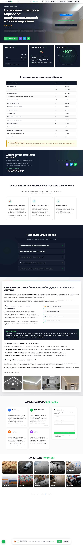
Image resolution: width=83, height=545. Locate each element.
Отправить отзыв (64, 433)
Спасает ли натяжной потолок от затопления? (33, 263)
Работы (53, 1)
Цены (47, 1)
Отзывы (77, 1)
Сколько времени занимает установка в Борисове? (34, 245)
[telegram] (24, 38)
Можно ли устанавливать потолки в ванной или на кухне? (36, 268)
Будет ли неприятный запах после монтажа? (32, 251)
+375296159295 (12, 38)
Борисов (36, 1)
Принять (59, 541)
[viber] (20, 38)
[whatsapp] (28, 38)
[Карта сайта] (43, 1)
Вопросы (70, 1)
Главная (6, 6)
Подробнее (66, 541)
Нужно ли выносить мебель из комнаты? (31, 257)
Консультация (61, 1)
